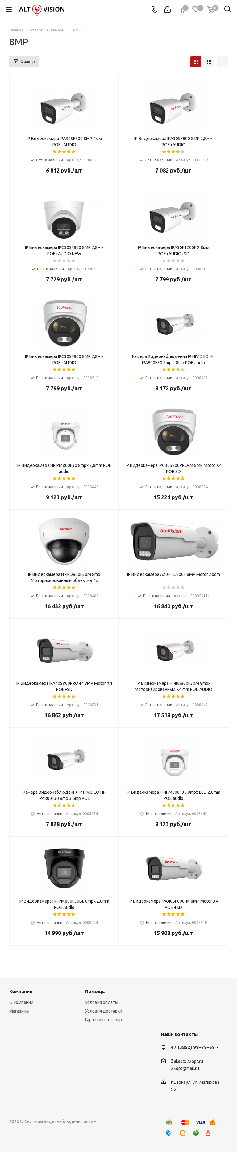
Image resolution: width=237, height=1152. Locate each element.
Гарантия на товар (103, 1019)
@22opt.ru (193, 1061)
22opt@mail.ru (185, 1068)
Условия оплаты (101, 1002)
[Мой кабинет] (167, 9)
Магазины (19, 1011)
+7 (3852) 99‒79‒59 (193, 1047)
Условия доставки (103, 1011)
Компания (20, 991)
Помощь (95, 991)
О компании (21, 1002)
